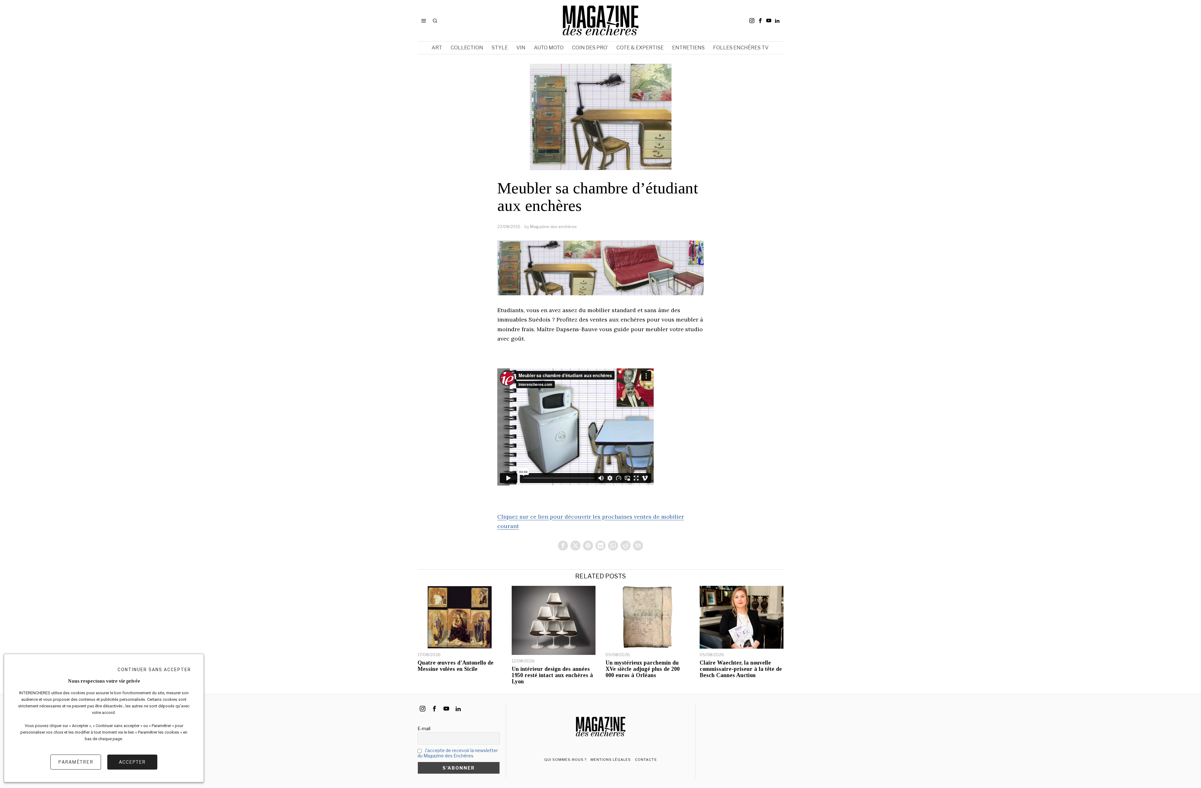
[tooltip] (752, 20)
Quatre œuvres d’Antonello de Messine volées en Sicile (456, 666)
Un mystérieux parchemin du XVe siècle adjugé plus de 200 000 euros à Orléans (643, 669)
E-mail (424, 728)
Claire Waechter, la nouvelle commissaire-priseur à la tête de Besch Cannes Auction (741, 669)
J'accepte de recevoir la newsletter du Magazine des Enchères (458, 753)
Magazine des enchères (553, 226)
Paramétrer (75, 762)
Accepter (132, 762)
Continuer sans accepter (154, 669)
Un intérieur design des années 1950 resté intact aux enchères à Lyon (552, 675)
